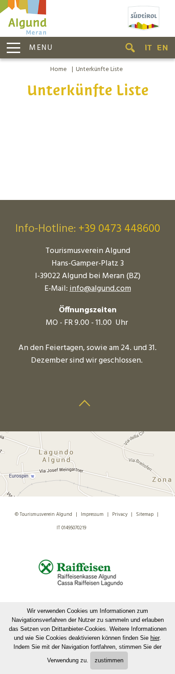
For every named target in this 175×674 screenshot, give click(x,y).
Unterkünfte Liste (99, 69)
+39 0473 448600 (119, 229)
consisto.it (107, 526)
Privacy (119, 514)
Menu (41, 48)
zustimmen (109, 660)
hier (154, 637)
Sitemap (144, 514)
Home (58, 69)
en (162, 47)
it (148, 47)
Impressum (92, 514)
